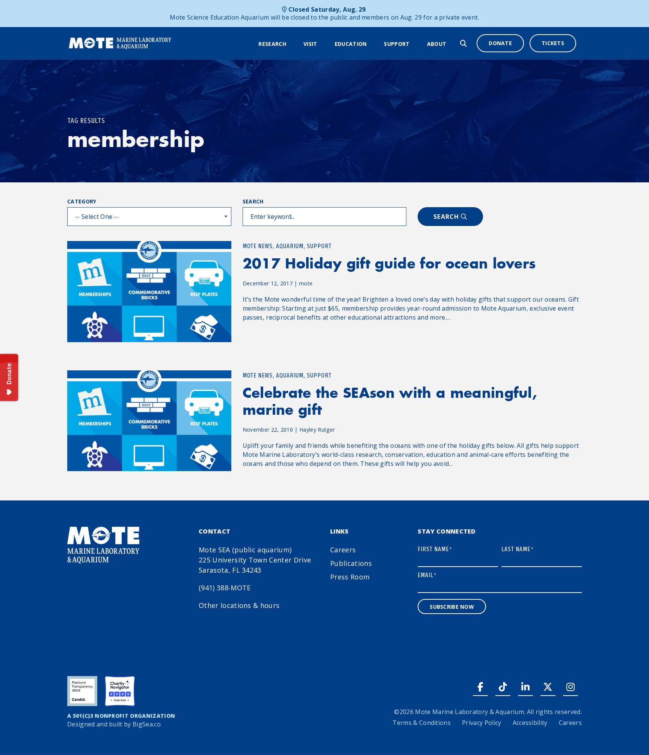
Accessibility (530, 723)
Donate (500, 43)
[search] (463, 43)
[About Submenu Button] (451, 44)
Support (396, 43)
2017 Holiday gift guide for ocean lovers (389, 263)
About (437, 43)
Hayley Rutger (317, 429)
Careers (343, 549)
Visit (310, 43)
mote (305, 283)
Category (82, 201)
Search (253, 201)
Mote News (258, 246)
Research (272, 43)
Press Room (350, 576)
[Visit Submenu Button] (322, 44)
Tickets (553, 43)
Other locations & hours (239, 605)
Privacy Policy (481, 723)
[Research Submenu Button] (291, 44)
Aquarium (289, 246)
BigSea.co (147, 724)
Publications (351, 563)
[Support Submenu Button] (415, 44)
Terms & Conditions (421, 723)
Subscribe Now (452, 606)
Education (351, 43)
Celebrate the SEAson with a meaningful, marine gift (390, 401)
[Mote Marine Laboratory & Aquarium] (120, 42)
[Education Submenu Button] (371, 44)
